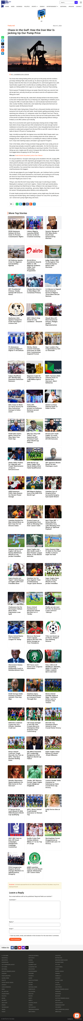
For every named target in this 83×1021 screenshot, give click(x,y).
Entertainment (33, 971)
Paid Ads (31, 993)
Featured (11, 25)
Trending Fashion (34, 1009)
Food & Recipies (6, 975)
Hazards (57, 978)
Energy (57, 969)
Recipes (31, 996)
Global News (5, 978)
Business (31, 962)
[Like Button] (11, 204)
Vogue (3, 1011)
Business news (59, 962)
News (3, 989)
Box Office (5, 960)
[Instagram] (16, 947)
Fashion (4, 973)
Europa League (59, 971)
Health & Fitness (33, 980)
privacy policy (63, 1017)
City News (4, 967)
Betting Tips (58, 957)
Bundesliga (5, 962)
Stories (31, 1005)
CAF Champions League (8, 964)
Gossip (30, 978)
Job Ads (31, 982)
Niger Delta (32, 989)
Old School (32, 991)
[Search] (76, 2)
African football (34, 955)
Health (4, 980)
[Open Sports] (37, 6)
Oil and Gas (5, 991)
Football (31, 975)
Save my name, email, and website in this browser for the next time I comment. (34, 935)
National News (33, 987)
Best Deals (31, 957)
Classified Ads (33, 967)
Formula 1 (58, 975)
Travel (3, 1009)
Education (32, 969)
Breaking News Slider (61, 960)
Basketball (5, 957)
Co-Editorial (59, 967)
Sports (4, 1005)
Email (11, 929)
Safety (30, 998)
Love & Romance (6, 987)
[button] (2, 37)
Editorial (4, 969)
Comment (12, 900)
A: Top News (5, 955)
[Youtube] (19, 947)
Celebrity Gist (32, 964)
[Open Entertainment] (57, 6)
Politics (4, 996)
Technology (5, 1007)
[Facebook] (12, 947)
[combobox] (67, 2)
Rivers (3, 998)
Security (4, 1000)
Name (11, 922)
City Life (57, 964)
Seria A (30, 1000)
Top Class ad (32, 1007)
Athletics (58, 955)
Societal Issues (33, 1002)
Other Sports (5, 993)
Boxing (31, 960)
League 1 (4, 984)
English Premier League (8, 971)
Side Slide (4, 1002)
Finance (57, 973)
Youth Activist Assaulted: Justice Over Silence (28, 155)
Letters (31, 984)
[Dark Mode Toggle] (77, 1016)
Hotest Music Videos (7, 982)
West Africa (32, 1011)
